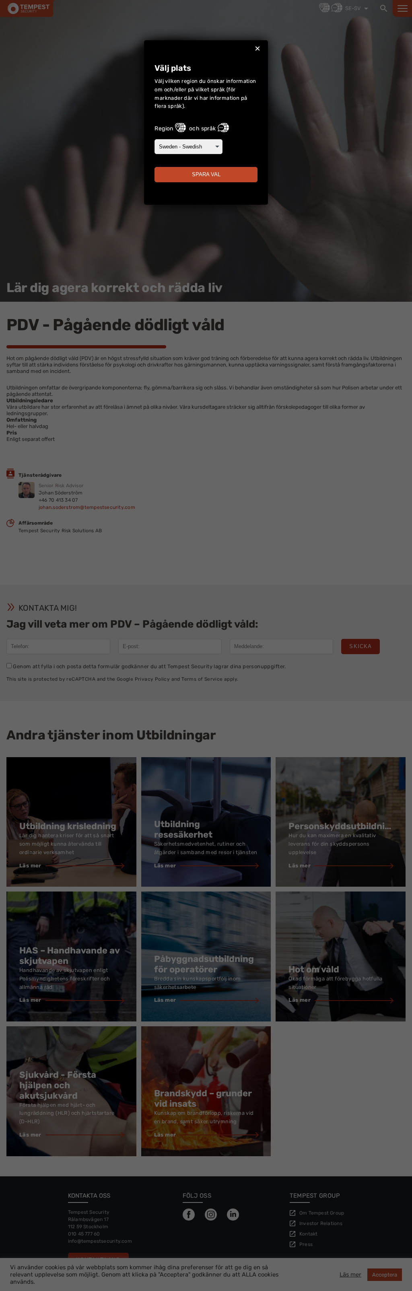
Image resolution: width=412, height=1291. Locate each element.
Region (163, 128)
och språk (202, 128)
